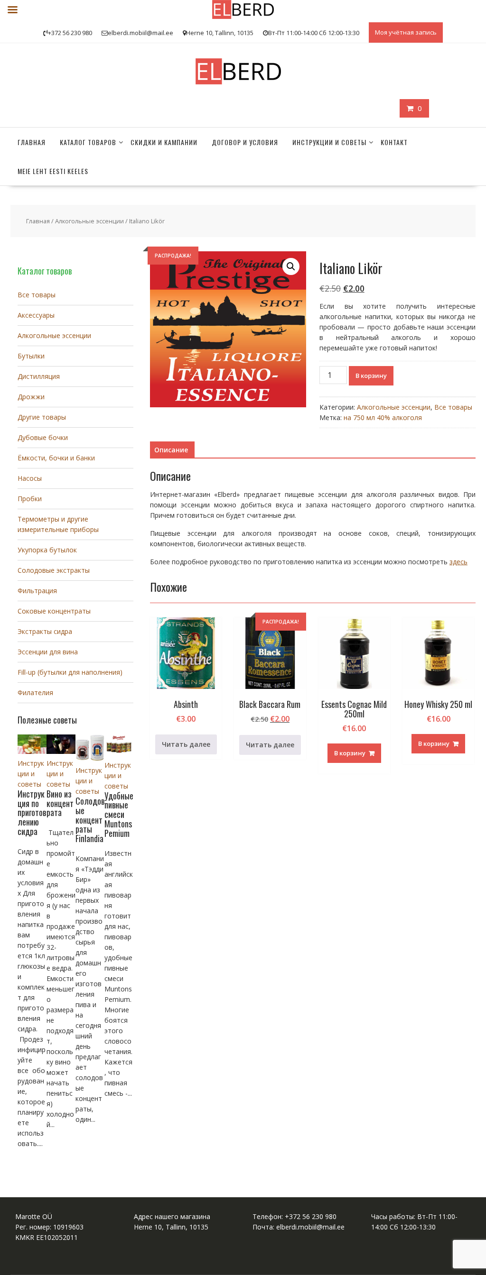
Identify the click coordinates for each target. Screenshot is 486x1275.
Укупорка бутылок (47, 549)
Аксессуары (36, 315)
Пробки (30, 498)
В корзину (371, 375)
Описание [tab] (171, 449)
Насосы (30, 478)
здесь (458, 561)
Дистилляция (39, 376)
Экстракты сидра (45, 631)
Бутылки (31, 355)
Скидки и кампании (164, 142)
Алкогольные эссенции (89, 221)
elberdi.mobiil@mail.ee (310, 1226)
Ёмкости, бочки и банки (56, 457)
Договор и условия (245, 142)
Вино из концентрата (60, 803)
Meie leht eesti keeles (53, 171)
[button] (290, 266)
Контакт (394, 142)
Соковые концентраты (54, 610)
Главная (32, 142)
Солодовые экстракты (54, 570)
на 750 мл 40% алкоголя (383, 417)
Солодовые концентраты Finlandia (89, 819)
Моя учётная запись (406, 32)
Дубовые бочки (43, 437)
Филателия (35, 692)
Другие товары (42, 417)
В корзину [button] (349, 753)
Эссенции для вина (48, 651)
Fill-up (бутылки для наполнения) (70, 672)
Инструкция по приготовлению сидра (32, 812)
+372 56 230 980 (310, 1216)
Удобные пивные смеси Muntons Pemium (118, 814)
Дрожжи (31, 396)
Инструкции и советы (329, 142)
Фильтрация (37, 590)
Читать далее (186, 744)
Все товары (453, 407)
